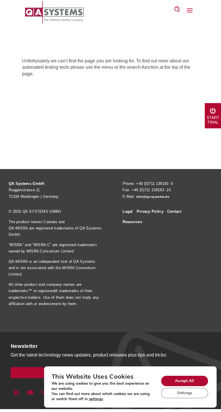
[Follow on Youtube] (30, 392)
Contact (174, 211)
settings (96, 399)
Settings (184, 393)
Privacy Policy (150, 211)
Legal (128, 211)
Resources (132, 222)
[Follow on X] (42, 392)
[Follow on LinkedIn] (16, 392)
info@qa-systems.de (152, 196)
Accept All (184, 381)
